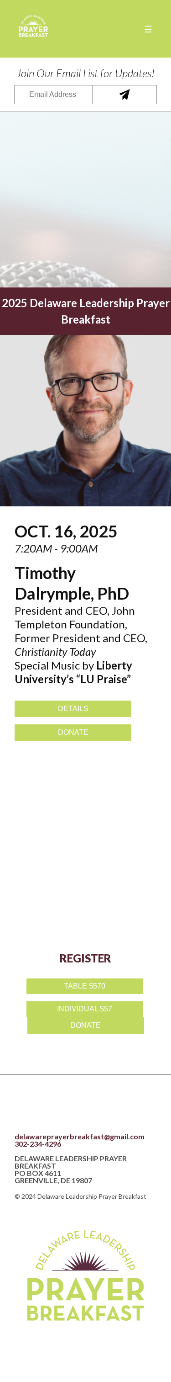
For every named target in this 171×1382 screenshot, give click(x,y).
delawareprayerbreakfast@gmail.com (80, 1136)
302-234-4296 (38, 1144)
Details (73, 708)
